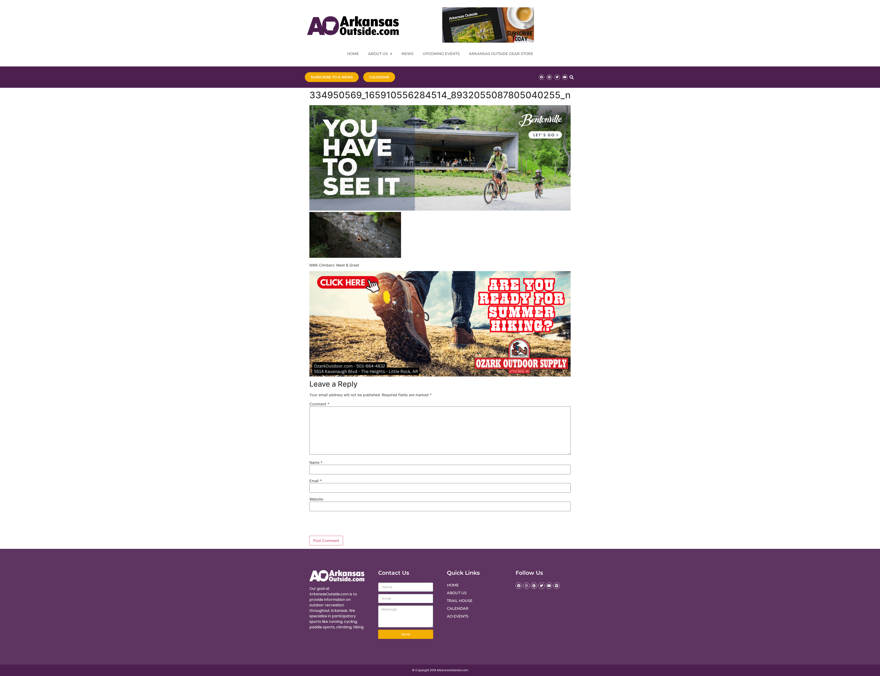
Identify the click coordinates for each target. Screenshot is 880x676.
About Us (378, 54)
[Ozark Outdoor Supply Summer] (440, 375)
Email (315, 481)
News (407, 54)
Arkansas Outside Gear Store (501, 54)
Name (315, 462)
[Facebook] (541, 77)
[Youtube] (565, 77)
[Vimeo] (556, 586)
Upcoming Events (441, 54)
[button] (571, 77)
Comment (319, 404)
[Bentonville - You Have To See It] (440, 209)
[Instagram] (526, 586)
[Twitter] (557, 77)
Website (316, 499)
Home (353, 54)
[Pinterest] (549, 77)
